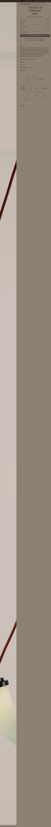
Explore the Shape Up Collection (28, 59)
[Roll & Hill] (25, 4)
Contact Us (43, 38)
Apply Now (42, 40)
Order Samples (24, 32)
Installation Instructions (26, 67)
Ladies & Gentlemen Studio (37, 16)
